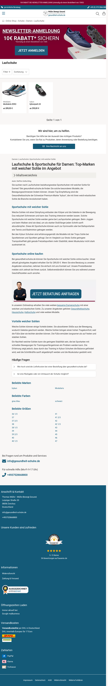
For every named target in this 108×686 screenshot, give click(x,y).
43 (56, 427)
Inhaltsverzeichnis (26, 175)
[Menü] (4, 13)
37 (13, 417)
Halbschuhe (29, 312)
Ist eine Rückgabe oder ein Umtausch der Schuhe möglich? (43, 374)
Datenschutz (40, 680)
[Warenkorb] (104, 13)
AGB (50, 680)
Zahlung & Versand (10, 578)
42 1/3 (58, 424)
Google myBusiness (11, 613)
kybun (14, 388)
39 (13, 431)
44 (56, 431)
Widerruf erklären (76, 680)
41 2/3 (58, 417)
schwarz (58, 401)
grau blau (16, 401)
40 (13, 438)
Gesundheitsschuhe (80, 309)
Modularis (59, 388)
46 (56, 438)
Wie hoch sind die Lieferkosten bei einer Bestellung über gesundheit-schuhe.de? (52, 366)
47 (56, 441)
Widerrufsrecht (8, 573)
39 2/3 (14, 434)
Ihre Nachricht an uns (56, 146)
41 (56, 414)
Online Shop (11, 21)
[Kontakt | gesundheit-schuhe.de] (54, 291)
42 (56, 421)
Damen (29, 21)
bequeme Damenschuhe (68, 305)
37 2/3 (14, 421)
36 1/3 (14, 414)
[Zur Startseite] (54, 13)
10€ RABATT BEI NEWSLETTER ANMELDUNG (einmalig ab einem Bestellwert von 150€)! (52, 2)
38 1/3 (14, 427)
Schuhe (21, 21)
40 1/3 (14, 441)
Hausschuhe (17, 312)
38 (13, 424)
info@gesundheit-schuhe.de (14, 512)
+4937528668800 (9, 517)
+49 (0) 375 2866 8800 (98, 7)
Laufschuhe (39, 21)
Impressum (28, 680)
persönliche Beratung (12, 7)
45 (56, 434)
